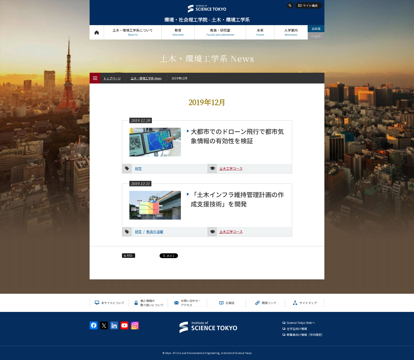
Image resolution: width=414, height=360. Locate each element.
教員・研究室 (220, 32)
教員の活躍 (154, 231)
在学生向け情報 (297, 329)
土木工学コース (231, 168)
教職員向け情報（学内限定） (305, 334)
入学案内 (291, 32)
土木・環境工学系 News (146, 78)
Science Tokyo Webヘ (301, 323)
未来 (260, 32)
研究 (138, 168)
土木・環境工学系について (133, 32)
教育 (178, 32)
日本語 (316, 29)
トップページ (97, 32)
